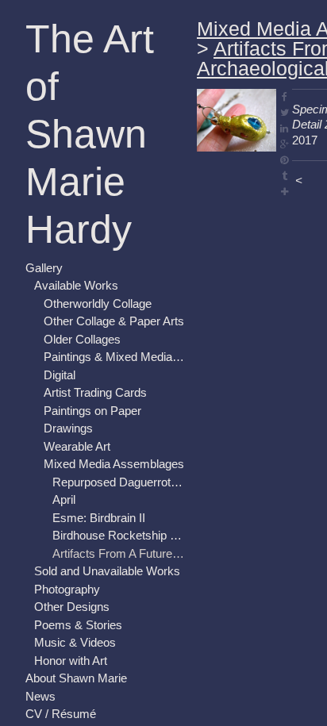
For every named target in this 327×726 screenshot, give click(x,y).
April (63, 452)
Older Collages (82, 291)
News (40, 648)
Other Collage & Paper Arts (114, 273)
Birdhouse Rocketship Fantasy (118, 487)
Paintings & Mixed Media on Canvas (114, 309)
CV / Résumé (60, 666)
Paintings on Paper (92, 363)
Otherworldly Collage (98, 256)
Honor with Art (70, 613)
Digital (59, 327)
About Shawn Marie (76, 630)
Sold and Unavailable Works (107, 523)
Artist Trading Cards (95, 344)
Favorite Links (61, 702)
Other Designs (72, 559)
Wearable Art (77, 398)
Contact (45, 684)
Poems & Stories (78, 577)
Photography (67, 541)
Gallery (44, 220)
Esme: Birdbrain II (98, 470)
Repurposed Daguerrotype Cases (118, 434)
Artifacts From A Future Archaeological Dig (118, 506)
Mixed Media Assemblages (114, 416)
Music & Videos (75, 594)
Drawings (68, 380)
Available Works (76, 237)
